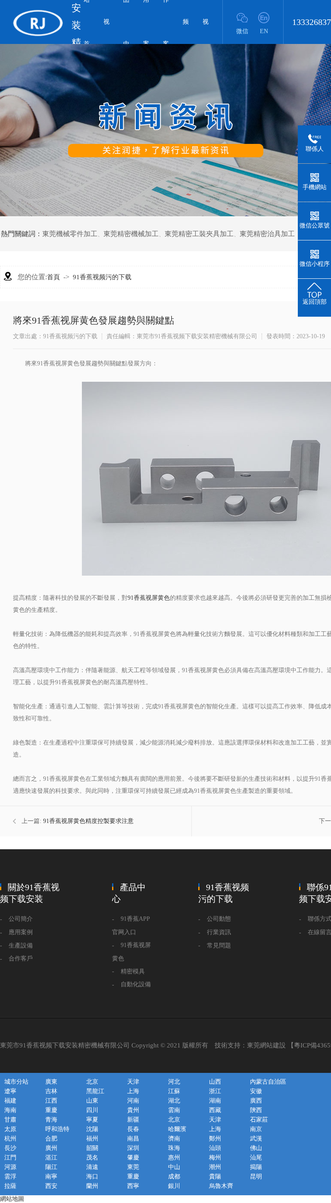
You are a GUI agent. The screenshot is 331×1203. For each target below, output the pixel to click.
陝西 (256, 1110)
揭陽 (256, 1167)
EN (264, 31)
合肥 (51, 1138)
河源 (10, 1167)
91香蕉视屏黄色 (149, 598)
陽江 (51, 1167)
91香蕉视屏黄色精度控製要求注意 (88, 821)
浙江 (215, 1091)
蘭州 (92, 1186)
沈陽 (92, 1129)
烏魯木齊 (221, 1186)
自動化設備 (136, 984)
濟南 (174, 1138)
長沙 (10, 1148)
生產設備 (21, 945)
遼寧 (10, 1091)
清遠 (92, 1167)
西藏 (215, 1110)
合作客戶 (21, 958)
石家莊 (259, 1119)
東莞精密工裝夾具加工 (199, 233)
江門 (10, 1157)
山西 (215, 1081)
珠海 (174, 1148)
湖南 (215, 1100)
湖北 (174, 1100)
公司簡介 (21, 919)
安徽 (256, 1091)
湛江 (51, 1157)
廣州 (51, 1148)
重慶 (51, 1110)
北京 (92, 1081)
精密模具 (133, 971)
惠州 (174, 1157)
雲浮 (10, 1176)
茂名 (92, 1157)
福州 (92, 1138)
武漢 (256, 1138)
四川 (92, 1110)
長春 (133, 1129)
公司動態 (219, 919)
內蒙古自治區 (268, 1081)
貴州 (133, 1110)
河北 (174, 1081)
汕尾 (256, 1157)
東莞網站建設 (266, 1045)
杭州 (10, 1138)
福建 (10, 1100)
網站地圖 (12, 1199)
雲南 (174, 1110)
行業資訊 (219, 932)
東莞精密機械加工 (131, 233)
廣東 (51, 1081)
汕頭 (215, 1148)
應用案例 (21, 932)
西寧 (133, 1186)
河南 (133, 1100)
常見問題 (219, 945)
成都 (174, 1176)
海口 (92, 1176)
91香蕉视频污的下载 (102, 277)
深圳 (133, 1148)
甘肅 (10, 1119)
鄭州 (215, 1138)
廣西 (256, 1100)
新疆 (133, 1119)
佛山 (256, 1148)
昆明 (256, 1176)
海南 (10, 1110)
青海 (51, 1119)
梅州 (215, 1157)
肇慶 (133, 1157)
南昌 (133, 1138)
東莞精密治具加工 (267, 233)
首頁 (53, 277)
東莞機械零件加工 (69, 233)
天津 (133, 1081)
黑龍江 (95, 1091)
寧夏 (92, 1119)
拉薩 (10, 1186)
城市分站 (16, 1081)
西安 (51, 1186)
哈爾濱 (177, 1129)
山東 (92, 1100)
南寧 (51, 1176)
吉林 (51, 1091)
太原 (10, 1129)
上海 (133, 1091)
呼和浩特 (57, 1129)
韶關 (92, 1148)
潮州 (215, 1167)
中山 (174, 1167)
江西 (51, 1100)
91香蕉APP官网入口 (131, 925)
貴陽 (215, 1176)
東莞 (133, 1167)
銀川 (174, 1186)
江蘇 (174, 1091)
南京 (256, 1129)
